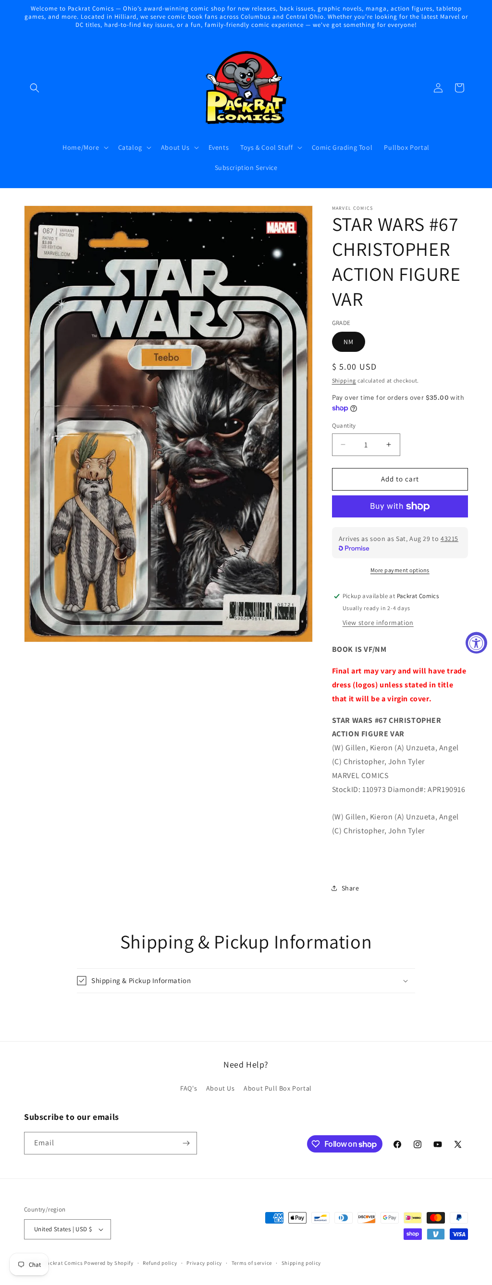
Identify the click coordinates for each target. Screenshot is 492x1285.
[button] (34, 87)
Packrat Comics (63, 1263)
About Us (220, 1088)
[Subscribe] (186, 1143)
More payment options (400, 570)
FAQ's (188, 1088)
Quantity (344, 425)
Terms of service (252, 1263)
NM (349, 341)
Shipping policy (301, 1263)
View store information (378, 622)
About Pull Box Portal (278, 1088)
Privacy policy (204, 1263)
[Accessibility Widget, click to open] (476, 642)
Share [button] (350, 888)
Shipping (344, 380)
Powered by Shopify (109, 1263)
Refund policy (160, 1263)
